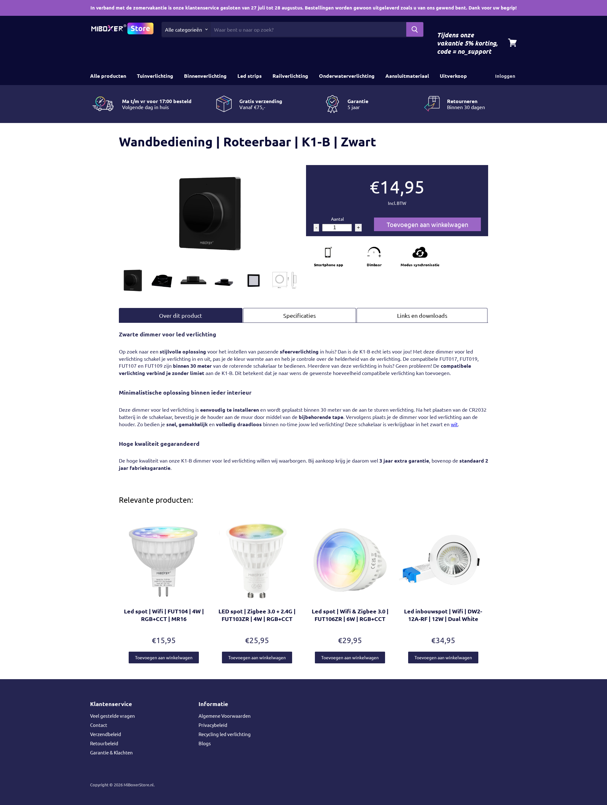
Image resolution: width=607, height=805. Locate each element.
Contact (98, 725)
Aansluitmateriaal (407, 75)
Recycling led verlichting (225, 734)
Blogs (205, 743)
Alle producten (108, 75)
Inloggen (505, 76)
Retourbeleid (104, 743)
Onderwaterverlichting (347, 75)
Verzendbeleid (105, 734)
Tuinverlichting (155, 75)
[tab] (180, 315)
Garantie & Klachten (111, 752)
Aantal (337, 219)
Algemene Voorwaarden (225, 716)
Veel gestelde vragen (112, 716)
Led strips (249, 75)
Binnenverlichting (205, 75)
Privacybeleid (213, 725)
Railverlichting (290, 75)
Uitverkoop (453, 75)
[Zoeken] (414, 29)
